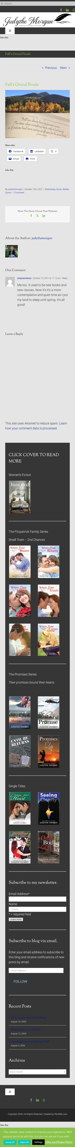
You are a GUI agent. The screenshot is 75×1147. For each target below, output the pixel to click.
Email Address (19, 894)
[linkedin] (67, 10)
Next (63, 68)
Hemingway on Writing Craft (30, 1041)
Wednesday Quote (53, 189)
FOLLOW (20, 982)
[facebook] (61, 10)
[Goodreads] (73, 10)
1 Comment (18, 192)
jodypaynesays (24, 278)
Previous (51, 68)
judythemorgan (15, 189)
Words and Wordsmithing (28, 1017)
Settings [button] (38, 1142)
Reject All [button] (24, 1142)
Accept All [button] (10, 1142)
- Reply (64, 278)
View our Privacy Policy (59, 1142)
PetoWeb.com (60, 1114)
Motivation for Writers (26, 1029)
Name (13, 904)
